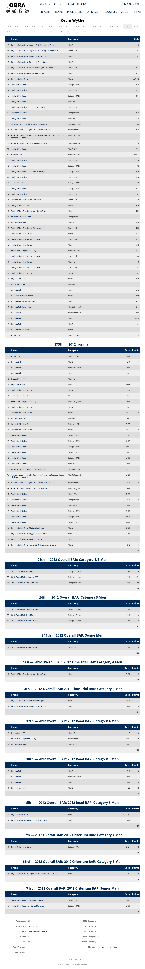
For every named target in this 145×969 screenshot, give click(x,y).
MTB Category (89, 921)
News (137, 12)
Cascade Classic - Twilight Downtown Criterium (30, 129)
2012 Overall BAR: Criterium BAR (24, 577)
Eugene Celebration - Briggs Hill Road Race (29, 62)
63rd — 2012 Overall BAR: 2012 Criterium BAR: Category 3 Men (72, 861)
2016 (94, 26)
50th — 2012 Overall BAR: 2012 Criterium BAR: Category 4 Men (72, 835)
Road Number (19, 947)
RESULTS (45, 4)
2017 (85, 26)
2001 (85, 31)
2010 (9, 31)
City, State (21, 926)
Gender (22, 936)
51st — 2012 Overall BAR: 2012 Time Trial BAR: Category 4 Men (72, 662)
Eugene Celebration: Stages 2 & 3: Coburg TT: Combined (34, 50)
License (22, 941)
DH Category (90, 926)
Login (78, 960)
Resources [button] (110, 12)
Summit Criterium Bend (21, 216)
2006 (43, 31)
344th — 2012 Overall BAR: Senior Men (72, 635)
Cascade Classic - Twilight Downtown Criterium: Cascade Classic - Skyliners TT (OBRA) (38, 136)
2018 (77, 26)
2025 (17, 26)
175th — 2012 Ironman (72, 344)
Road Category (89, 936)
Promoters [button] (75, 12)
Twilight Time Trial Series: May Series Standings (30, 211)
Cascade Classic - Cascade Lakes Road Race (29, 143)
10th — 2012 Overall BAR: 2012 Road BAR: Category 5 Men (72, 759)
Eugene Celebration (19, 79)
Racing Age (21, 921)
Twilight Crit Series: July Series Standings (28, 107)
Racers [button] (46, 12)
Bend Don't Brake (18, 222)
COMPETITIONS (77, 4)
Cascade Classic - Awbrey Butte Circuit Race (29, 124)
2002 (77, 31)
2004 (60, 31)
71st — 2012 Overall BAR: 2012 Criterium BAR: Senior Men (72, 888)
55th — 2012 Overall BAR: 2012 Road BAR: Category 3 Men (72, 802)
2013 (119, 26)
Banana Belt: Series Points (22, 295)
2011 (136, 26)
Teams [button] (59, 12)
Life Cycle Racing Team (37, 931)
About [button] (126, 12)
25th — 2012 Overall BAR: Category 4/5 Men (72, 559)
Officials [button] (93, 12)
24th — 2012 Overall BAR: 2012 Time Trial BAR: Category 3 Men (72, 688)
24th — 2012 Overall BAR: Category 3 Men (72, 597)
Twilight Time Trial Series (21, 205)
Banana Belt (16, 290)
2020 (60, 26)
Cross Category (89, 931)
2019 (68, 26)
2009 (17, 31)
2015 (102, 26)
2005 (51, 31)
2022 (43, 26)
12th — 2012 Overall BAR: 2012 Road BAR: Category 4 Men (72, 721)
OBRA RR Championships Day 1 (24, 250)
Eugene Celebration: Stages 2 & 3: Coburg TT (29, 56)
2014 (111, 26)
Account (68, 960)
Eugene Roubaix (18, 279)
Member (92, 947)
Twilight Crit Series (19, 84)
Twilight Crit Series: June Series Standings (28, 171)
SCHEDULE (59, 4)
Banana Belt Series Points (22, 329)
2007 (34, 31)
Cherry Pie (15, 335)
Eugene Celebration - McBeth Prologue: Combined (32, 67)
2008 (26, 31)
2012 (128, 26)
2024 (26, 26)
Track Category (89, 941)
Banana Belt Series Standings (23, 301)
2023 (34, 26)
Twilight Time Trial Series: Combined (26, 199)
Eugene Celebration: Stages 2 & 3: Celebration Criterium (34, 45)
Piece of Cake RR (18, 284)
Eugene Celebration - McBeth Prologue (27, 73)
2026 (9, 26)
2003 (68, 31)
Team (23, 931)
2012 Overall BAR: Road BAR (23, 571)
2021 (51, 26)
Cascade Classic (17, 154)
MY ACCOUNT (132, 4)
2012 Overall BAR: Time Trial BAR (24, 582)
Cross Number (19, 952)
